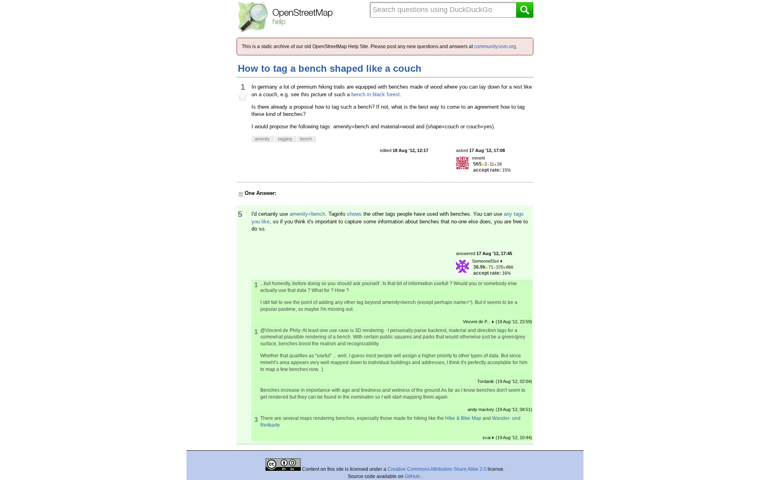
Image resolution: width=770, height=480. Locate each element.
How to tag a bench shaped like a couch (329, 68)
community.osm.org (495, 46)
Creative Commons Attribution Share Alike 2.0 (436, 469)
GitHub (413, 476)
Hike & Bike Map (463, 418)
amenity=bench (307, 214)
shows (354, 214)
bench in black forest (375, 94)
